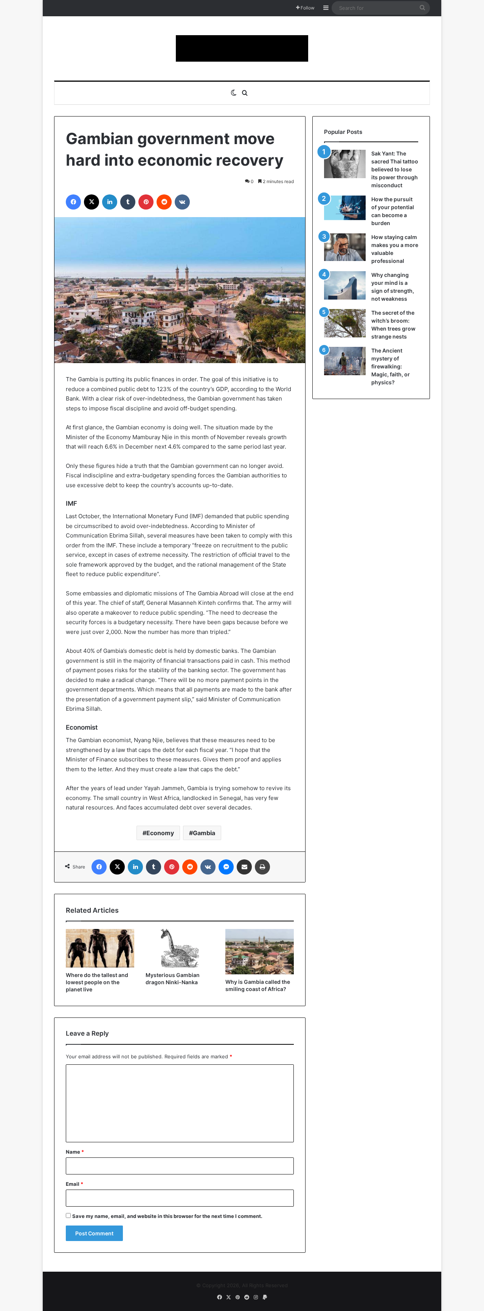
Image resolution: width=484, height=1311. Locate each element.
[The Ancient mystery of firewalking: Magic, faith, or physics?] (345, 361)
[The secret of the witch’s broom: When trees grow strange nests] (345, 323)
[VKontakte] (182, 202)
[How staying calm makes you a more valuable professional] (345, 247)
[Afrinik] (242, 48)
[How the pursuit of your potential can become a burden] (345, 209)
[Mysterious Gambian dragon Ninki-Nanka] (180, 948)
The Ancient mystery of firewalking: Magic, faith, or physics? (390, 366)
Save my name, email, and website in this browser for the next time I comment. (167, 1216)
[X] (91, 202)
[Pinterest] (146, 202)
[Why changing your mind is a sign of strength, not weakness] (345, 285)
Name (75, 1152)
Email (74, 1184)
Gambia (204, 833)
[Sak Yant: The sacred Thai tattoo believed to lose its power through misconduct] (345, 164)
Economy (160, 833)
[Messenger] (226, 867)
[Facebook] (73, 202)
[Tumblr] (127, 202)
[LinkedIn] (109, 202)
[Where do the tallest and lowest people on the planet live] (100, 948)
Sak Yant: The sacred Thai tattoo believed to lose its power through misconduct (394, 169)
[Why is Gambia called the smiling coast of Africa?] (259, 951)
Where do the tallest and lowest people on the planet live (97, 982)
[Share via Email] (244, 867)
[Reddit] (164, 202)
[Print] (262, 867)
